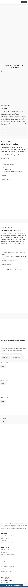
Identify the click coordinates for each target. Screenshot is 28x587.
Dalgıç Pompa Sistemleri (7, 550)
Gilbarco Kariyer (5, 538)
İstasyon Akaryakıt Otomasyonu (9, 554)
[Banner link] (14, 371)
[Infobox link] (14, 578)
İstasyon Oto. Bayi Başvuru (7, 571)
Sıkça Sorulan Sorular (6, 564)
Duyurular (3, 540)
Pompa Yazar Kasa (5, 557)
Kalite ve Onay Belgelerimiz (7, 543)
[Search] (1, 2)
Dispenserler (4, 552)
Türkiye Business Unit (6, 535)
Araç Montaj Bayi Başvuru (7, 566)
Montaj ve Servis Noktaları (7, 568)
